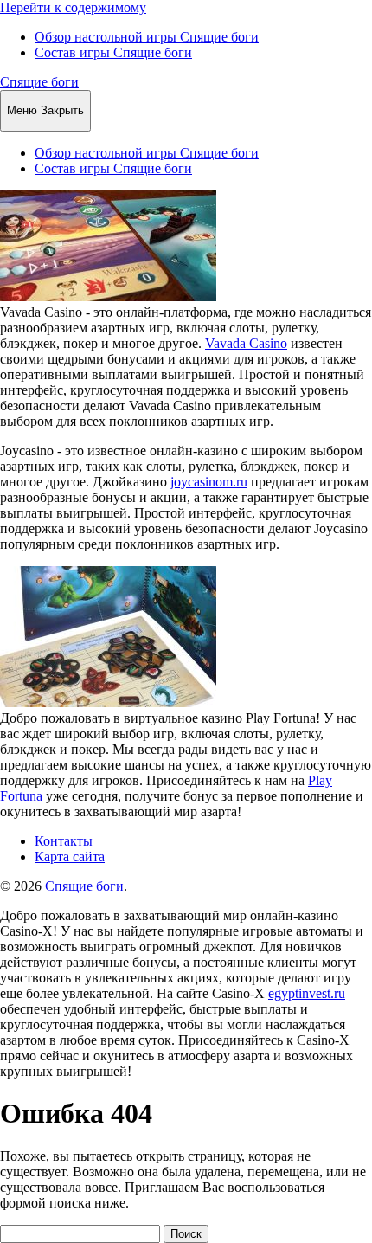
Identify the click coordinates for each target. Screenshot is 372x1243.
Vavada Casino (246, 343)
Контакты (64, 841)
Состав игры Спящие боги (113, 52)
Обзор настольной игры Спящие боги (147, 36)
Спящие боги (39, 81)
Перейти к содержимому (73, 7)
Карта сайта (70, 856)
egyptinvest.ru (306, 993)
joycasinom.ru (208, 481)
